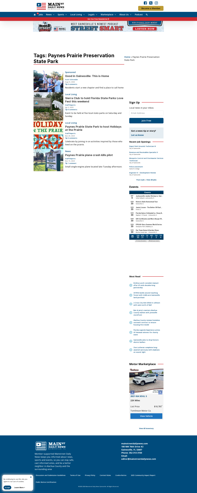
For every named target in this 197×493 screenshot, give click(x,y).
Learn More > (19, 487)
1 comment (72, 163)
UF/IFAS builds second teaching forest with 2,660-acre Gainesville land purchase (146, 295)
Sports (61, 14)
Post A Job (140, 180)
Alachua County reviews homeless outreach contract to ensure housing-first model (146, 322)
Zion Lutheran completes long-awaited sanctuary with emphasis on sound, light (146, 349)
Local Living (76, 14)
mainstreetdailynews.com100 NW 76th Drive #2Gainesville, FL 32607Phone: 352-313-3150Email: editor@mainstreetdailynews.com (138, 451)
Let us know (137, 135)
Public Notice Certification (46, 482)
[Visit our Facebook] (145, 3)
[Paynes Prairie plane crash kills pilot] (48, 160)
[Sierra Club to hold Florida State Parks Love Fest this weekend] (48, 106)
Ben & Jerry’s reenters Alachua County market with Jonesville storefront (145, 312)
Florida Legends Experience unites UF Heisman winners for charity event (146, 332)
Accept (7, 487)
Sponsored (70, 72)
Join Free (146, 120)
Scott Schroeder (71, 80)
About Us (124, 14)
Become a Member (150, 8)
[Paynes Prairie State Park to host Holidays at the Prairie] (48, 135)
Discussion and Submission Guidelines (50, 475)
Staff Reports (70, 105)
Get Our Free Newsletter (98, 19)
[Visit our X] (151, 3)
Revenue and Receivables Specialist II (143, 152)
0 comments (72, 84)
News (49, 14)
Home (127, 57)
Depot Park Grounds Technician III (142, 146)
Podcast (139, 14)
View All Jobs (151, 180)
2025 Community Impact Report (143, 475)
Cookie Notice (120, 475)
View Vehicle (146, 422)
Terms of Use (75, 475)
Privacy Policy (90, 475)
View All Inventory (146, 428)
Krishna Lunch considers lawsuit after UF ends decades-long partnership (146, 285)
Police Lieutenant (136, 167)
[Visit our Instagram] (156, 3)
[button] (132, 392)
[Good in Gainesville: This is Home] (48, 81)
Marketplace (107, 14)
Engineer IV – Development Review (142, 173)
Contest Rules (105, 475)
